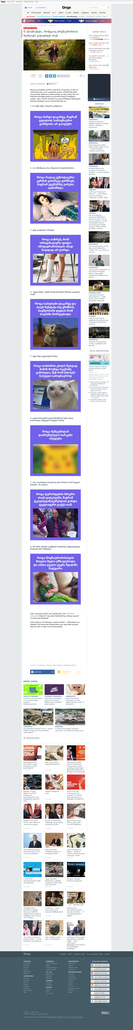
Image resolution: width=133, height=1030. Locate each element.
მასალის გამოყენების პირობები (95, 954)
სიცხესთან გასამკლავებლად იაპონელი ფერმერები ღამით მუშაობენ (99, 337)
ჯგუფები (29, 7)
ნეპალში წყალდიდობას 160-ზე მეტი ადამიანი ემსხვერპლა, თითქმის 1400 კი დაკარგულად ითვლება (99, 242)
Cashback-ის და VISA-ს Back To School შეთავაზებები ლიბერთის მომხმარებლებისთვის (34, 694)
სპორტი (48, 987)
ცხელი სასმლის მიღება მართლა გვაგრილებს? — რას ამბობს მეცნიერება (76, 816)
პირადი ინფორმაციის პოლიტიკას (74, 1017)
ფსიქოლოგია (72, 963)
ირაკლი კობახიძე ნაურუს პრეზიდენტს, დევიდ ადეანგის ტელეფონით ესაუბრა (54, 816)
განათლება (26, 980)
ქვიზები (76, 13)
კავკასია (25, 969)
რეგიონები (26, 986)
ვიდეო (61, 13)
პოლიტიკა (82, 16)
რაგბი (47, 991)
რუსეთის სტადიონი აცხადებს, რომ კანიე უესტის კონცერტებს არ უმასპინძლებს (99, 383)
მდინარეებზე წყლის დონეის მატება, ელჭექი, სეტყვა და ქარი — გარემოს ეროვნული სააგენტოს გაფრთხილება (99, 141)
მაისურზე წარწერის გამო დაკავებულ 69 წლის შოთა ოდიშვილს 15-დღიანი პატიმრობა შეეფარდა (99, 164)
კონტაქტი (107, 954)
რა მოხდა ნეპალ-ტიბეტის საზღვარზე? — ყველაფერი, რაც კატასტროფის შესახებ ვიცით (71, 720)
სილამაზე (70, 974)
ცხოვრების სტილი (42, 25)
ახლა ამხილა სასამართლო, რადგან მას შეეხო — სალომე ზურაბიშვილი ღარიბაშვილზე (32, 933)
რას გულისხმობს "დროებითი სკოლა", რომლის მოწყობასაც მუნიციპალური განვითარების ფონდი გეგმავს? (39, 721)
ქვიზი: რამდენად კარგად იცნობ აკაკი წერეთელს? (54, 933)
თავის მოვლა (71, 969)
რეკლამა (102, 13)
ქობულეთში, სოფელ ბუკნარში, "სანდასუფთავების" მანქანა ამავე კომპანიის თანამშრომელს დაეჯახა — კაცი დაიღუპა (99, 395)
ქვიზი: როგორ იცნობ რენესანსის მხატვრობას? (54, 758)
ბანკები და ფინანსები (51, 963)
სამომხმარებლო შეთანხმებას (55, 1017)
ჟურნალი (46, 13)
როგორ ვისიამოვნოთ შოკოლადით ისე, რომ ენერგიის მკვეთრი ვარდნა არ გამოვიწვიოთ (76, 694)
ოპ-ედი (68, 13)
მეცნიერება (49, 978)
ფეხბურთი (48, 989)
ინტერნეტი (48, 976)
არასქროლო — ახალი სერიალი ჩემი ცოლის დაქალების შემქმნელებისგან (54, 903)
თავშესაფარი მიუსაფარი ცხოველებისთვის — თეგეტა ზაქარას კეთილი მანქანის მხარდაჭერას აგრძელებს (99, 291)
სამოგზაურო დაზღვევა (69, 665)
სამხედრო (26, 973)
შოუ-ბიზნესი (49, 984)
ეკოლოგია (26, 978)
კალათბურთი (49, 993)
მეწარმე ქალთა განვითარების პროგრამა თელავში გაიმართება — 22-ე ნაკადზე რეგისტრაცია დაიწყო (76, 903)
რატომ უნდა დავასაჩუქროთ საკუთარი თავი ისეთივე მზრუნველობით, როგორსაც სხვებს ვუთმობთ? (55, 694)
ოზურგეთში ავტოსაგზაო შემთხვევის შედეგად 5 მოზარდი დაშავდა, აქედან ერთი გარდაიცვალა (99, 117)
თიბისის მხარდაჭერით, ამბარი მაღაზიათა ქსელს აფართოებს (98, 400)
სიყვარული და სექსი (73, 988)
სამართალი (26, 988)
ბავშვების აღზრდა (73, 967)
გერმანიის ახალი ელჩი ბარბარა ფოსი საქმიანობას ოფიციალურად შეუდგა (32, 816)
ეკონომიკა (98, 16)
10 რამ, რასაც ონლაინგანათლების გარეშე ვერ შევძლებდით (32, 874)
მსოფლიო (26, 967)
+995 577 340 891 (43, 1014)
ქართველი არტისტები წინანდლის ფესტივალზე (76, 874)
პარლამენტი (26, 963)
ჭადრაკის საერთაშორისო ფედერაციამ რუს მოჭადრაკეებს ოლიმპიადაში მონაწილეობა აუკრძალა (99, 314)
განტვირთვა (19, 1)
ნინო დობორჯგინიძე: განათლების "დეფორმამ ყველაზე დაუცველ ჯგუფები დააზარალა (99, 389)
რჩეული (94, 13)
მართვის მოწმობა (29, 1)
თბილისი (25, 984)
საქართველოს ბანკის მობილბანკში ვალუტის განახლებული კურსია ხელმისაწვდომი (32, 758)
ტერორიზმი (26, 965)
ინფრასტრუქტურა (28, 990)
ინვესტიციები (41, 7)
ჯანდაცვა (25, 982)
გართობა (70, 982)
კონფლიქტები (27, 971)
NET (54, 13)
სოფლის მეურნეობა (51, 969)
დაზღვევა (49, 665)
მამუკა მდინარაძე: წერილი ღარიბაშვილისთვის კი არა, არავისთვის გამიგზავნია (32, 845)
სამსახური (71, 986)
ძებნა (36, 1)
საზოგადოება (90, 16)
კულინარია (71, 980)
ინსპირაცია (71, 990)
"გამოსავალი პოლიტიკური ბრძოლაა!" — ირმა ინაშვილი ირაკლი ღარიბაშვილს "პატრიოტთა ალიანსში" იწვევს (99, 187)
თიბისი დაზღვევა (57, 665)
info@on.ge (33, 1014)
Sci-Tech (49, 972)
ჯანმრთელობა (73, 961)
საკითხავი (85, 13)
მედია (25, 992)
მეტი (104, 16)
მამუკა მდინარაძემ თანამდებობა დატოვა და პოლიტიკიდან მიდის (54, 845)
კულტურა (49, 980)
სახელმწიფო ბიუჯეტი (51, 967)
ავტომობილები (72, 978)
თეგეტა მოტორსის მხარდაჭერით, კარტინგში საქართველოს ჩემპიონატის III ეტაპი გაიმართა (54, 874)
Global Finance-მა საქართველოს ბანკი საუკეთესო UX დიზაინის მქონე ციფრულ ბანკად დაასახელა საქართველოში (76, 787)
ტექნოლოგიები (50, 974)
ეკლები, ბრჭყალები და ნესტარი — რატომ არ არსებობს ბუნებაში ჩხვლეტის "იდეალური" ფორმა (76, 845)
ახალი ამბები (10, 1)
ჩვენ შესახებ (63, 954)
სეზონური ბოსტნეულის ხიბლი (54, 787)
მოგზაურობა (52, 25)
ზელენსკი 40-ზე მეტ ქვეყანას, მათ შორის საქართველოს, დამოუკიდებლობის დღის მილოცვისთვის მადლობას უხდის (32, 787)
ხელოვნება (49, 982)
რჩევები (70, 992)
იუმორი (70, 984)
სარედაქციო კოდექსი (79, 954)
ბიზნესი (48, 965)
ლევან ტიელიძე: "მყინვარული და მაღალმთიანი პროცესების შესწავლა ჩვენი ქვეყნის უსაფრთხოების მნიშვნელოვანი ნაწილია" (99, 266)
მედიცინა (70, 965)
